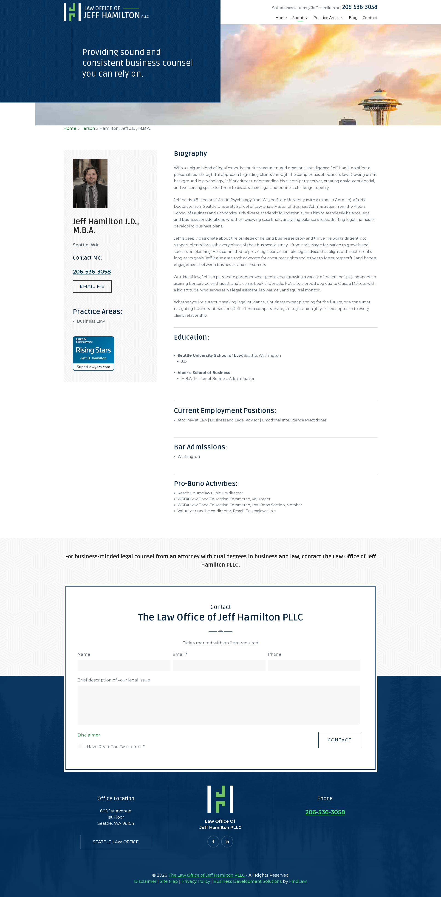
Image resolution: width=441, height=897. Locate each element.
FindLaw (298, 881)
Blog (353, 18)
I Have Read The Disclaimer (115, 746)
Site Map (169, 881)
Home (281, 18)
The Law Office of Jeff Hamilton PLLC (206, 875)
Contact (370, 18)
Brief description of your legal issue (114, 680)
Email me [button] (92, 286)
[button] (436, 862)
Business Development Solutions (248, 881)
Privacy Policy (195, 881)
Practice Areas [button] (326, 18)
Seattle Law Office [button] (116, 841)
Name (84, 654)
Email (180, 654)
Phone (274, 654)
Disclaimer (89, 735)
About (298, 18)
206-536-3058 (359, 7)
